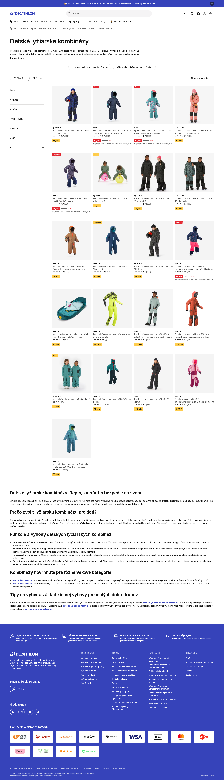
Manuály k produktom (158, 703)
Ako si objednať (88, 675)
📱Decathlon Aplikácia (121, 21)
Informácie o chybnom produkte (163, 699)
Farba (13, 147)
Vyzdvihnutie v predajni (91, 662)
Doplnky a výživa (76, 21)
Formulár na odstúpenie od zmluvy (161, 680)
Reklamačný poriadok (158, 671)
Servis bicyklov (119, 662)
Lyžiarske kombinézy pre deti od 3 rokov (90, 67)
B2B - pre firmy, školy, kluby (124, 702)
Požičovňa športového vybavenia (122, 697)
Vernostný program (120, 691)
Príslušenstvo (56, 21)
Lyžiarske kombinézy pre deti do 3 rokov (134, 67)
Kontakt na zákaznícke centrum (200, 662)
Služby (92, 21)
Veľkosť (14, 99)
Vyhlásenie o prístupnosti (21, 768)
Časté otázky (86, 683)
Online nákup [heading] (87, 653)
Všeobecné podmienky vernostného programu (159, 687)
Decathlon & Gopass (158, 707)
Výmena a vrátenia (89, 671)
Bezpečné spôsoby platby (92, 666)
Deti (43, 21)
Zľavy (103, 21)
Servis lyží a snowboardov (124, 666)
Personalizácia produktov (123, 675)
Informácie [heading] (154, 653)
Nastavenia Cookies (70, 768)
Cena (12, 90)
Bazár (114, 683)
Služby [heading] (115, 653)
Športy (13, 21)
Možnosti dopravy (89, 658)
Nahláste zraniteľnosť (47, 768)
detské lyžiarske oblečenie (39, 609)
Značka (13, 109)
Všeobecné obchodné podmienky (159, 659)
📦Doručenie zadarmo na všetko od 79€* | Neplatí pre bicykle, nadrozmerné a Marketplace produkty (109, 4)
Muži (33, 21)
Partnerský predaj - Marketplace (120, 707)
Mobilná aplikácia (120, 687)
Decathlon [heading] (191, 653)
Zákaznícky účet (119, 658)
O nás (188, 658)
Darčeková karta (119, 679)
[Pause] (212, 4)
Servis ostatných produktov (124, 671)
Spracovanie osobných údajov (162, 675)
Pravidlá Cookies (91, 768)
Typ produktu (16, 119)
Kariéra (189, 671)
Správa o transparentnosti (115, 768)
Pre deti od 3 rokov (22, 583)
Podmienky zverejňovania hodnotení (160, 693)
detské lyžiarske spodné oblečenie (161, 602)
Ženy (23, 21)
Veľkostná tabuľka (89, 679)
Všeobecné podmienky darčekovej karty (159, 666)
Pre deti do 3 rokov (22, 580)
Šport (12, 138)
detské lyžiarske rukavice (76, 606)
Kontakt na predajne (195, 666)
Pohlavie (14, 128)
